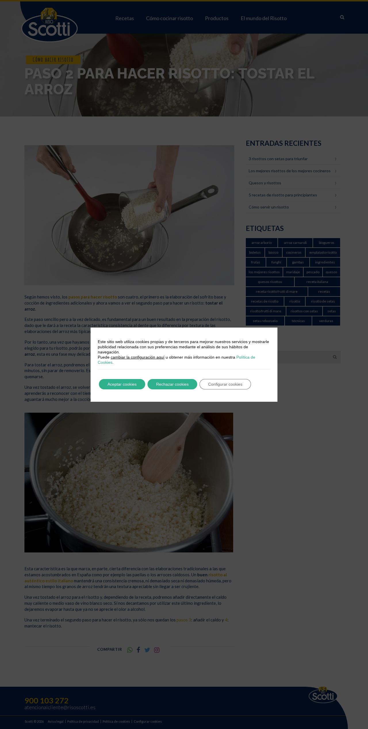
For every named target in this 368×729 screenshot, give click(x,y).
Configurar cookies (225, 384)
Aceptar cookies (122, 384)
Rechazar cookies (172, 384)
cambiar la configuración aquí (137, 357)
